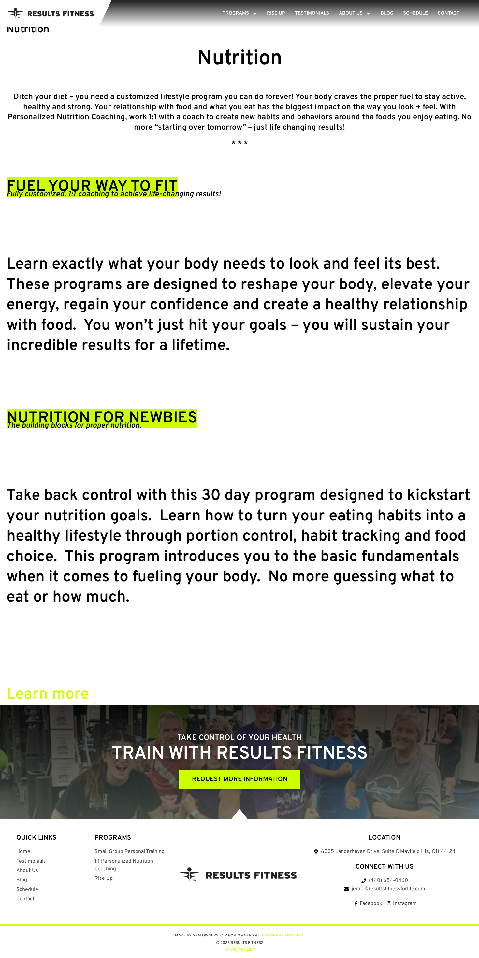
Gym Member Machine (282, 935)
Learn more (48, 694)
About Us (351, 13)
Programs (235, 13)
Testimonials (312, 13)
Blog (387, 13)
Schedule (415, 13)
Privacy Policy (239, 949)
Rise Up (276, 13)
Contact (448, 13)
